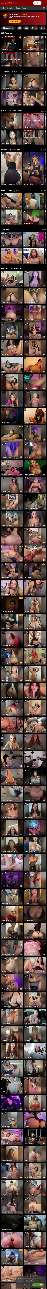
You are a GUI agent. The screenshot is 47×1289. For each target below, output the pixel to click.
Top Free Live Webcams (11, 72)
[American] (19, 28)
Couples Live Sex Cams (11, 111)
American (9, 33)
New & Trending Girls (10, 190)
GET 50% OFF (14, 21)
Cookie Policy (30, 1281)
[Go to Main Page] (14, 3)
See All (43, 33)
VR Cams (5, 229)
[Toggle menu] (2, 3)
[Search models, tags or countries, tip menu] (44, 8)
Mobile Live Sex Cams (10, 150)
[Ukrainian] (26, 28)
